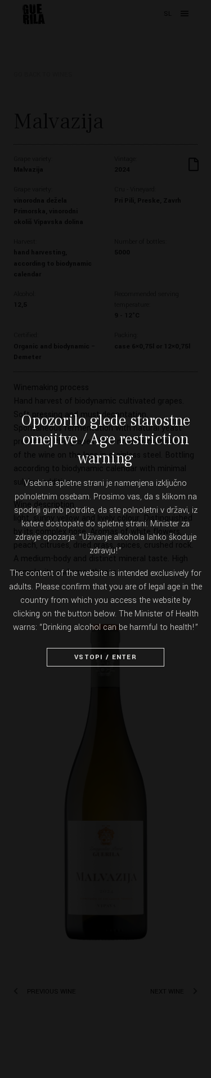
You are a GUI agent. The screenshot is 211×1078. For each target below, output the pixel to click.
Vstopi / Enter (105, 657)
